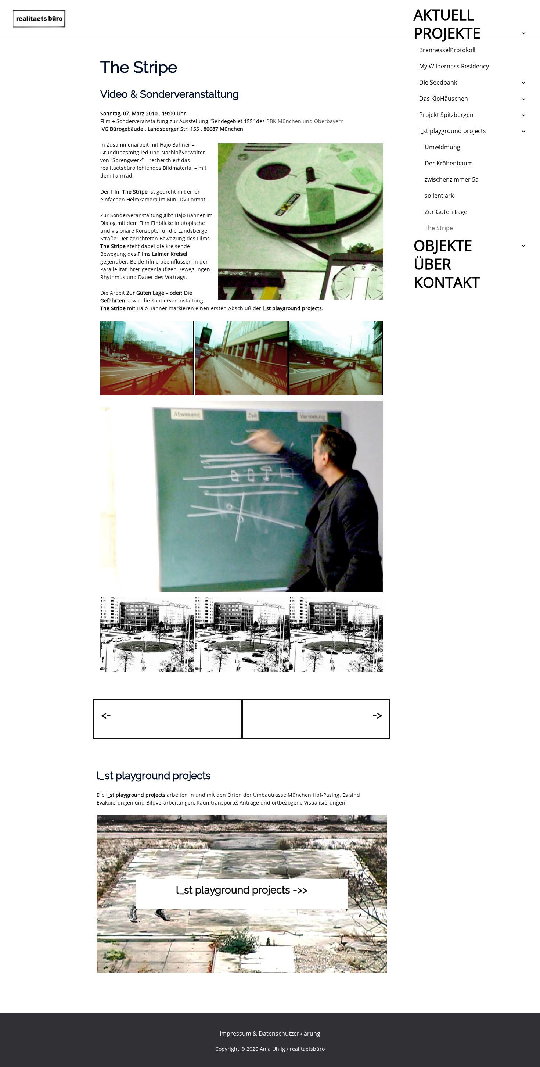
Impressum (235, 1034)
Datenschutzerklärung (289, 1034)
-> (377, 715)
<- (106, 715)
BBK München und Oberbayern (305, 121)
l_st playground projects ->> (241, 890)
